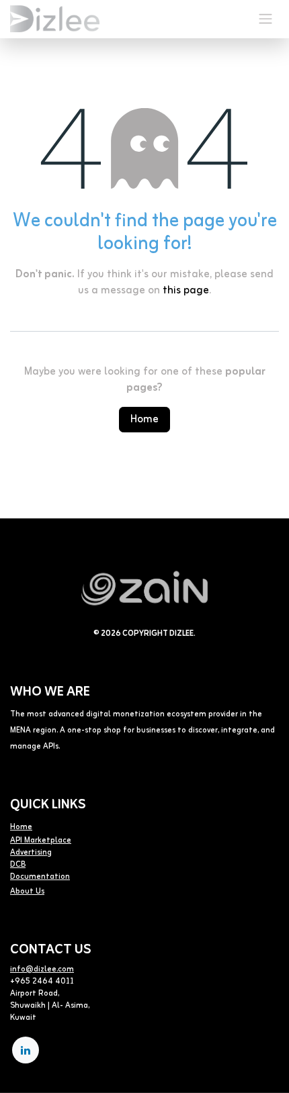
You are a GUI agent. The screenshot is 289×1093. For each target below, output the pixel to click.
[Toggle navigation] (265, 19)
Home (144, 419)
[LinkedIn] (25, 1050)
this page (186, 290)
